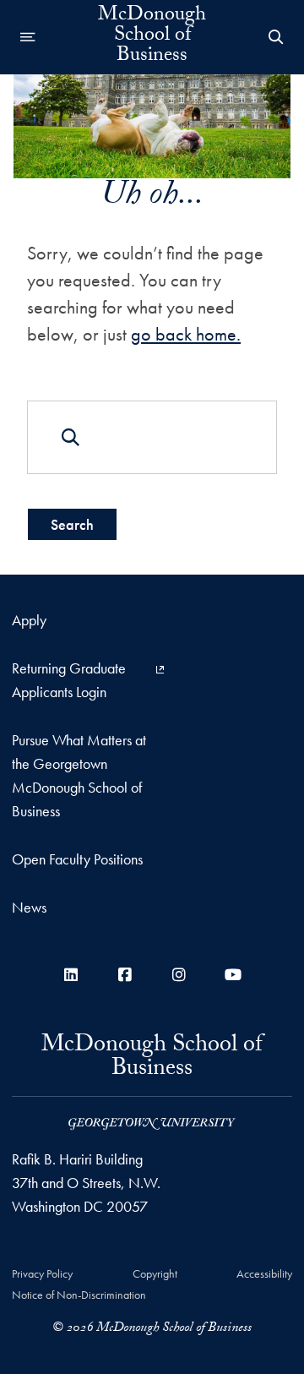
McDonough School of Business (152, 37)
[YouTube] (233, 974)
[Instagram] (179, 974)
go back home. (186, 334)
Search (72, 524)
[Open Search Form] (276, 37)
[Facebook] (125, 974)
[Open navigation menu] (28, 37)
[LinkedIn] (71, 974)
